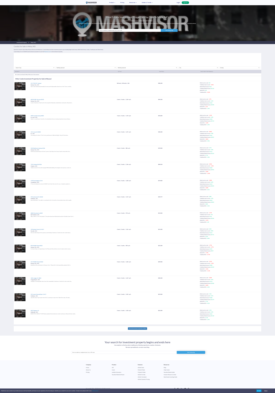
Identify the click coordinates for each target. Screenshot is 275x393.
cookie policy (95, 390)
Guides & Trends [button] (146, 2)
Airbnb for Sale (141, 374)
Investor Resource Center (170, 374)
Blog (165, 367)
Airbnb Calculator (142, 377)
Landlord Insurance (116, 372)
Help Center (167, 370)
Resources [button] (132, 2)
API (113, 367)
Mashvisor (99, 388)
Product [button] (111, 2)
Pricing (122, 2)
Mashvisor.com (47, 51)
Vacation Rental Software (118, 374)
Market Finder (141, 370)
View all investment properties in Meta (137, 328)
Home (87, 367)
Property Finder (142, 372)
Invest (113, 370)
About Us (88, 370)
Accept (259, 390)
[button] (35, 68)
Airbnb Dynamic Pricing (144, 379)
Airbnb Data (141, 367)
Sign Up (185, 2)
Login (178, 2)
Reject (265, 390)
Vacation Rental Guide (169, 372)
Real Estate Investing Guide (170, 377)
